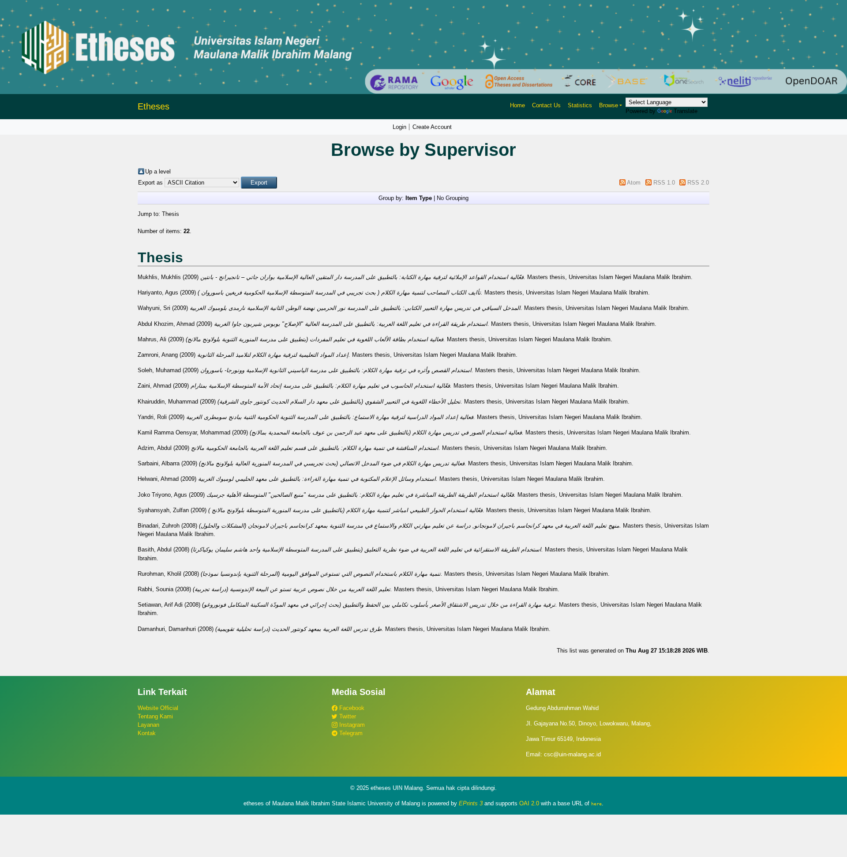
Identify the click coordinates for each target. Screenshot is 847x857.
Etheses (153, 106)
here (596, 803)
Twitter (346, 716)
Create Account (432, 127)
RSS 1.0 (664, 182)
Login (399, 127)
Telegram (350, 733)
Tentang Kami (155, 716)
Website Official (158, 708)
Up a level (158, 171)
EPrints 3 (471, 803)
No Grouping (452, 198)
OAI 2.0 (529, 803)
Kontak (147, 733)
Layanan (148, 724)
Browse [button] (608, 105)
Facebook (350, 708)
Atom (634, 182)
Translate (685, 111)
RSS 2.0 (698, 182)
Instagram (351, 724)
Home (517, 105)
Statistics (580, 105)
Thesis (170, 214)
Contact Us (546, 105)
